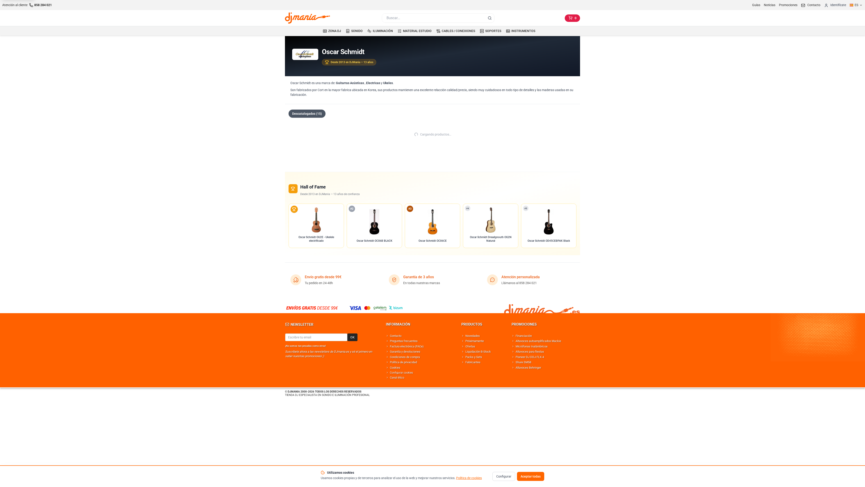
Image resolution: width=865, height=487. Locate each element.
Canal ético (397, 377)
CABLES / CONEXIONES (458, 31)
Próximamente (474, 341)
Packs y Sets (473, 357)
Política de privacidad (403, 362)
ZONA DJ (334, 31)
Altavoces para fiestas (530, 351)
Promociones (788, 5)
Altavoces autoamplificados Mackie (538, 341)
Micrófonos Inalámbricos (532, 346)
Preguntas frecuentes (404, 341)
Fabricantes (472, 362)
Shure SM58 (523, 362)
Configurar (503, 476)
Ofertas (470, 346)
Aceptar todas (531, 476)
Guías (756, 5)
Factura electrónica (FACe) (407, 346)
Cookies (395, 367)
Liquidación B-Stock (478, 351)
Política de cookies (469, 478)
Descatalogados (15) (307, 113)
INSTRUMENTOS (523, 31)
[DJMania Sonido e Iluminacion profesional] (542, 308)
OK (352, 337)
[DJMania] (307, 18)
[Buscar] (489, 18)
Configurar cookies (401, 372)
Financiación (524, 336)
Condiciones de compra (405, 357)
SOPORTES (493, 31)
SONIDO (357, 31)
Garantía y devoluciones (405, 351)
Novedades (472, 336)
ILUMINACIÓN (383, 31)
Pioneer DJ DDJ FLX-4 (530, 357)
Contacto (395, 336)
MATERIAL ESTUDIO (417, 31)
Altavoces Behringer (528, 367)
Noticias (769, 5)
